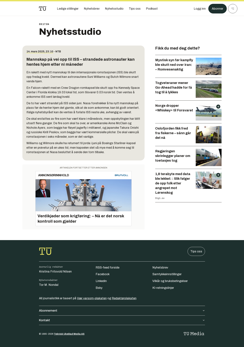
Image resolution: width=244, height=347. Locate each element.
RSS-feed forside (107, 267)
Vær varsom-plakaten (92, 298)
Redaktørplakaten (124, 298)
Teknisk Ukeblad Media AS (69, 334)
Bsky (99, 287)
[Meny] (232, 8)
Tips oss (196, 251)
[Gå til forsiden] (42, 8)
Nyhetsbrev (160, 267)
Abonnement (48, 310)
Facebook (103, 274)
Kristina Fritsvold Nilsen (55, 271)
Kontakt (44, 320)
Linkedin (101, 281)
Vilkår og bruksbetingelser (170, 281)
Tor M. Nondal (48, 284)
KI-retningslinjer (163, 287)
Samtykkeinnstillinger (167, 274)
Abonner (217, 8)
